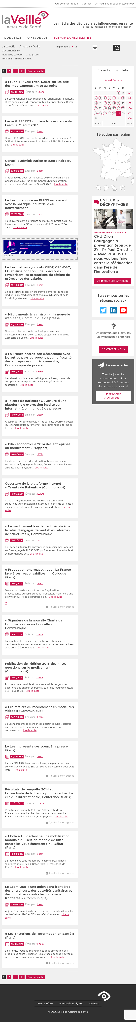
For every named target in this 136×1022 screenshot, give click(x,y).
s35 (129, 113)
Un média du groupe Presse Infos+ (114, 3)
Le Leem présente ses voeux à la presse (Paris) (36, 748)
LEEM (39, 371)
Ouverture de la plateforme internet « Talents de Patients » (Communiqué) (35, 485)
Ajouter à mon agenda (61, 606)
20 (109, 108)
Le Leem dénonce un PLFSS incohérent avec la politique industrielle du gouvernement (36, 204)
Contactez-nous (113, 349)
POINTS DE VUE (36, 37)
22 (118, 108)
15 (118, 103)
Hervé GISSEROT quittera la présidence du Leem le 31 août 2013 (38, 123)
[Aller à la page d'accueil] (25, 19)
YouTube (123, 310)
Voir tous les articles (112, 281)
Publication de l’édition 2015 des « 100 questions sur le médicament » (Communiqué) (35, 667)
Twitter (103, 310)
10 (96, 103)
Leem (40, 92)
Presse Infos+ (45, 1003)
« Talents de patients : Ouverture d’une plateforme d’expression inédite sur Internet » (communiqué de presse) (35, 404)
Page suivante (36, 71)
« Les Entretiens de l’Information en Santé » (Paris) (39, 935)
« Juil (98, 123)
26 (104, 113)
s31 (129, 93)
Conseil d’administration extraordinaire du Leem (38, 162)
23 (123, 108)
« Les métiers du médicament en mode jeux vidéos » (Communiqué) (39, 709)
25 (100, 113)
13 (23, 71)
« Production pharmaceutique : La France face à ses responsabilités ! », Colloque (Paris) (38, 573)
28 (114, 113)
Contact (86, 3)
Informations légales (71, 1003)
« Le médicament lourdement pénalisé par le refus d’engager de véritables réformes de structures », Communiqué (38, 530)
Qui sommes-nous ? (66, 3)
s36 (129, 118)
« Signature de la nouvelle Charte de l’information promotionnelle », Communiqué (33, 624)
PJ (9, 603)
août (114, 123)
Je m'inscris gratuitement (113, 396)
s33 (129, 103)
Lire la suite (43, 105)
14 (114, 103)
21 (114, 108)
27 (109, 113)
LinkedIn (113, 310)
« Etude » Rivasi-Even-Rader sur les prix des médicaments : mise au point (37, 84)
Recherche (116, 48)
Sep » (129, 123)
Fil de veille (11, 37)
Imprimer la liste (94, 47)
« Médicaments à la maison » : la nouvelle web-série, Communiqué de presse (37, 316)
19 (105, 108)
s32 (129, 98)
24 (95, 113)
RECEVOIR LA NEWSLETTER (71, 37)
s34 (129, 108)
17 (96, 108)
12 (105, 103)
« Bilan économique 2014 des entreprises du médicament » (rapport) (37, 446)
